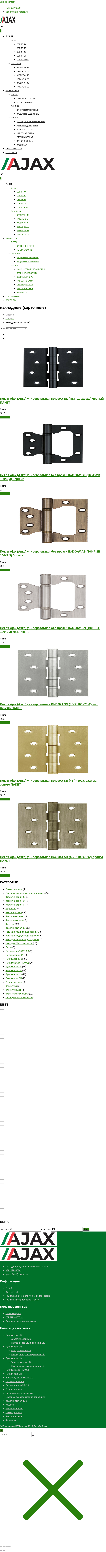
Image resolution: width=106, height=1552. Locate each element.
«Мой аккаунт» (13, 1313)
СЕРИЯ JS (21, 52)
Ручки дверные (14, 959)
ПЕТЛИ (14, 94)
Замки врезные (14, 912)
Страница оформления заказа (21, 1321)
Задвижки (11, 908)
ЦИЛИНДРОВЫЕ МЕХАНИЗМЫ (31, 122)
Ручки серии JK (14, 966)
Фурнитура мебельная (17, 993)
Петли (9, 947)
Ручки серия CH (14, 978)
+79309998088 (13, 8)
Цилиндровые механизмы (19, 997)
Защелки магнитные (16, 928)
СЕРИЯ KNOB (23, 60)
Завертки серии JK (15, 901)
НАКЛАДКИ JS (23, 87)
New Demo (16, 63)
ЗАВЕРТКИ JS (23, 83)
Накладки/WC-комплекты (19, 943)
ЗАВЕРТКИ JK (23, 67)
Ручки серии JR (14, 970)
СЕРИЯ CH (21, 56)
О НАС (9, 1288)
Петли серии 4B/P (15, 955)
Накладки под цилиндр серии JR (22, 939)
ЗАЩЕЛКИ (15, 106)
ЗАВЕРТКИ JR (23, 75)
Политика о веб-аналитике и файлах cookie (28, 1296)
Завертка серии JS (15, 897)
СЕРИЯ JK (21, 44)
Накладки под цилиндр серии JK (22, 935)
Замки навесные (14, 916)
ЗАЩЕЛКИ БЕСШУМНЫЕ (28, 114)
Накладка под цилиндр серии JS (22, 932)
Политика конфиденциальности (22, 1299)
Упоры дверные (14, 982)
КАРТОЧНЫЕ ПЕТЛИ (26, 98)
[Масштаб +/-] (1, 1546)
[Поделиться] (7, 1546)
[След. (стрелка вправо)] (4, 1550)
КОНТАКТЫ (11, 152)
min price (4, 1229)
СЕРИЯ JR (21, 48)
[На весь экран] (4, 1546)
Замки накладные (15, 920)
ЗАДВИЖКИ (22, 145)
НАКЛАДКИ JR (23, 79)
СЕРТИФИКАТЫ (14, 148)
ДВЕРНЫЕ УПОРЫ (25, 129)
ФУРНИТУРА (12, 90)
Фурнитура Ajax (13, 990)
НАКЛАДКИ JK (23, 71)
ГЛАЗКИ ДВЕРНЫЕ (25, 137)
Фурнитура (11, 986)
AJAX (44, 1426)
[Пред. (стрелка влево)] (1, 1550)
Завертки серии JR (15, 904)
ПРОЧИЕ (15, 118)
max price (46, 1229)
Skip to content (7, 2)
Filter (86, 1229)
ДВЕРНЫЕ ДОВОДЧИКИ (27, 125)
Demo (13, 40)
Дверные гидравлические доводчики (25, 893)
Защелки (10, 924)
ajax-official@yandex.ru (17, 12)
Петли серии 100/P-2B (17, 951)
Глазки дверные (14, 889)
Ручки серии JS (14, 974)
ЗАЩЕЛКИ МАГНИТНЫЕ (28, 110)
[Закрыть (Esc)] (9, 1546)
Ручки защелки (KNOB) (17, 962)
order (2, 328)
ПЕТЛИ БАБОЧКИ (25, 102)
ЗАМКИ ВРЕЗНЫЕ (25, 141)
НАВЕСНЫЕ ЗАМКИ (25, 133)
